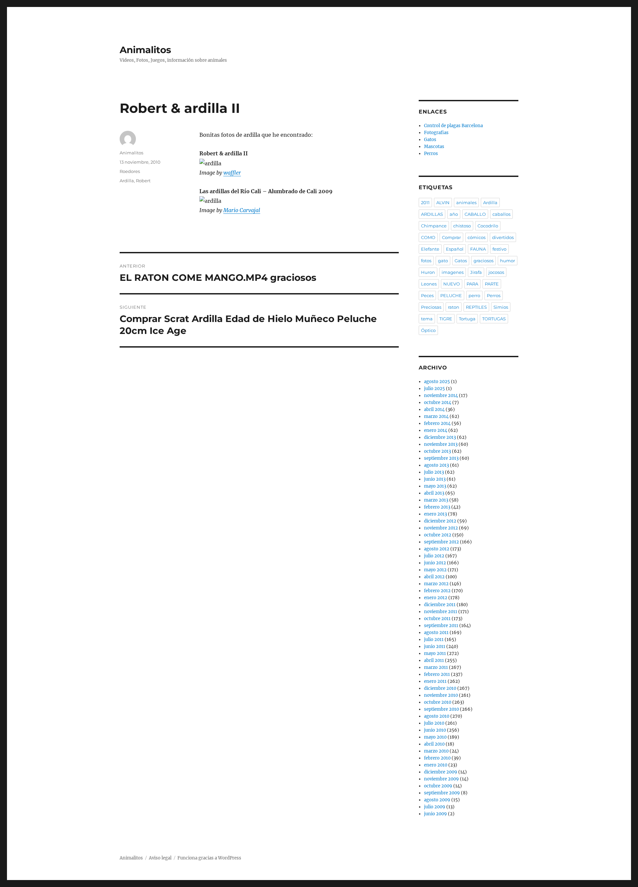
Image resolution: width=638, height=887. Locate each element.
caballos (501, 214)
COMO (428, 237)
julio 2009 (434, 807)
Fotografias (436, 132)
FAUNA (478, 249)
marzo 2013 (436, 500)
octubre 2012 (437, 535)
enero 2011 (435, 681)
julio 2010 (434, 723)
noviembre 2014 (441, 395)
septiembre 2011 (441, 625)
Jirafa (476, 272)
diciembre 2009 (440, 772)
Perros (431, 153)
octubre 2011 (437, 618)
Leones (429, 283)
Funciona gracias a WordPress (209, 858)
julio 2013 (434, 472)
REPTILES (476, 307)
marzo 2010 (436, 751)
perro (474, 295)
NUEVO (451, 283)
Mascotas (434, 146)
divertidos (503, 237)
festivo (499, 249)
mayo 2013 (435, 486)
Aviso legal (160, 858)
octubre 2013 (437, 451)
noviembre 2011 (440, 611)
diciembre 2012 (440, 521)
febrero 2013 (437, 507)
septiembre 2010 (441, 709)
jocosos (496, 272)
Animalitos (145, 49)
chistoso (462, 225)
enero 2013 (435, 514)
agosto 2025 (437, 381)
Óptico (428, 330)
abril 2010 (434, 744)
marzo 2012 (436, 584)
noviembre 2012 (441, 528)
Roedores (130, 171)
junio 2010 (435, 730)
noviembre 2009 (441, 779)
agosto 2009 (437, 800)
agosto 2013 (436, 465)
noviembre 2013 (441, 444)
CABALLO (475, 214)
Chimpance (434, 225)
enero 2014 (435, 430)
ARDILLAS (432, 214)
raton (453, 307)
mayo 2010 (435, 737)
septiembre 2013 (441, 458)
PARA (472, 283)
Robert (143, 180)
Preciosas (431, 307)
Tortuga (467, 318)
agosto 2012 (436, 549)
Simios (500, 307)
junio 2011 (434, 646)
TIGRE (445, 318)
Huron (428, 272)
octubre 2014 (437, 402)
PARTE (492, 283)
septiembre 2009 (442, 793)
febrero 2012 (437, 591)
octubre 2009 (438, 786)
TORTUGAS (494, 318)
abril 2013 (434, 493)
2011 (425, 202)
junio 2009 (435, 814)
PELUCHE (451, 295)
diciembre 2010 (440, 688)
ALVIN (443, 202)
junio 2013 (435, 479)
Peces (427, 295)
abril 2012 (434, 577)
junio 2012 (435, 563)
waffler (232, 172)
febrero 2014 (437, 423)
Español (455, 249)
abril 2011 (434, 660)
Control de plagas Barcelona (453, 125)
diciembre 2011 (440, 604)
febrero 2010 (437, 758)
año (454, 214)
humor (507, 260)
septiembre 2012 (441, 542)
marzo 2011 (436, 667)
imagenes (453, 272)
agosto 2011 (436, 632)
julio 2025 (434, 388)
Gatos (430, 139)
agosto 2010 (436, 716)
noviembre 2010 (441, 695)
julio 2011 (434, 639)
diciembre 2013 (440, 437)
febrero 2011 (437, 674)
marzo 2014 (436, 416)
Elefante (430, 249)
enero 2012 (435, 598)
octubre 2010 (437, 702)
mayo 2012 (435, 570)
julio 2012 (434, 556)
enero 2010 (435, 765)
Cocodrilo (488, 225)
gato (443, 260)
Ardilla (127, 180)
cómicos (476, 237)
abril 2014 (434, 409)
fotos (426, 260)
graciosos (483, 260)
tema (427, 318)
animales (466, 202)
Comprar (451, 237)
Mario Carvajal (241, 210)
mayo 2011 (435, 653)
